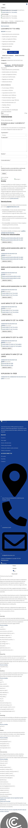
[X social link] (12, 1)
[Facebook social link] (11, 1)
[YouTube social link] (15, 1)
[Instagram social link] (14, 1)
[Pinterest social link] (17, 1)
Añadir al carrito (12, 52)
